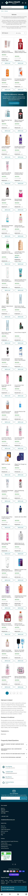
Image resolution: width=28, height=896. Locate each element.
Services (3, 833)
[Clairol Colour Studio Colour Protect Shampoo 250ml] (20, 299)
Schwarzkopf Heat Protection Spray (6, 359)
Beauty (6, 880)
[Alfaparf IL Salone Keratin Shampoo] (7, 299)
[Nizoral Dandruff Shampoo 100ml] (20, 192)
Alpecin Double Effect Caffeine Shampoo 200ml (20, 52)
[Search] (25, 7)
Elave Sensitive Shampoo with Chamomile (7, 226)
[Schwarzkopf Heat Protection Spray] (7, 352)
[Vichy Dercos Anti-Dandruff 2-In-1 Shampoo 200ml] (7, 245)
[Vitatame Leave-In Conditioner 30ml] (20, 166)
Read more (3, 734)
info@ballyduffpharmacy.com (11, 773)
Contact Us (3, 827)
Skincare (10, 880)
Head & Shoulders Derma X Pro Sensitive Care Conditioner (20, 280)
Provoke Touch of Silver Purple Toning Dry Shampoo (7, 517)
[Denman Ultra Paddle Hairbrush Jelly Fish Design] (20, 643)
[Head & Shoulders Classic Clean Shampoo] (20, 352)
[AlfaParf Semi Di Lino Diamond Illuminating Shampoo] (20, 536)
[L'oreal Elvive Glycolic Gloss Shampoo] (20, 431)
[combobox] (14, 7)
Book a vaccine (4, 831)
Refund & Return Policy (6, 845)
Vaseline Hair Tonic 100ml (20, 517)
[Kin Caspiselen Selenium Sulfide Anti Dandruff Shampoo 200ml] (20, 72)
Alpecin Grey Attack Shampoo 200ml (19, 121)
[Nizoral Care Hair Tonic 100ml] (7, 113)
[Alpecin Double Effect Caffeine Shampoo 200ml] (20, 44)
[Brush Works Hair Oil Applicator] (7, 378)
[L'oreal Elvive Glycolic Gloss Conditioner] (7, 166)
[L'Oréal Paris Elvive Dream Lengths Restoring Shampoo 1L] (20, 589)
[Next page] (21, 693)
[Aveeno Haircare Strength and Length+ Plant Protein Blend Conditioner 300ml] (20, 218)
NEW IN (2, 880)
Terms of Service (5, 848)
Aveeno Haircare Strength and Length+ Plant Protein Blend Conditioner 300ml (20, 226)
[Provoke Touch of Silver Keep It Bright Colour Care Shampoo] (20, 139)
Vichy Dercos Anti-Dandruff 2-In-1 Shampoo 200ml (7, 252)
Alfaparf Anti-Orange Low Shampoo (20, 465)
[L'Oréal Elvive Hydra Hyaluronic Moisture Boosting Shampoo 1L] (7, 589)
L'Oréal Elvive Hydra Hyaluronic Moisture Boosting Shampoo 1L (6, 596)
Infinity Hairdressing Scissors (19, 491)
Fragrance (24, 882)
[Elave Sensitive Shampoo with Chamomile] (7, 218)
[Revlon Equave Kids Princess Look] (7, 536)
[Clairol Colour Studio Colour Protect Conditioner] (7, 325)
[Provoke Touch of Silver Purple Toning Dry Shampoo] (7, 510)
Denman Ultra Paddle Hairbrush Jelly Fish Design (19, 651)
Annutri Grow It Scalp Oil (20, 332)
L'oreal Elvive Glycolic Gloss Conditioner (6, 173)
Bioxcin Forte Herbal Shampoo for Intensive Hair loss (7, 624)
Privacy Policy (4, 843)
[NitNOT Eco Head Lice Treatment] (7, 72)
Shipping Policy (4, 846)
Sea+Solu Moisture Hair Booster (20, 412)
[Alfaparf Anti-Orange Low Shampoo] (20, 457)
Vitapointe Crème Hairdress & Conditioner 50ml (7, 52)
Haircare (6, 11)
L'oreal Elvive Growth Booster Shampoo (6, 412)
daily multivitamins (10, 889)
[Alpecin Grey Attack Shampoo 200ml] (20, 113)
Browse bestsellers (14, 103)
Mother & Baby (13, 882)
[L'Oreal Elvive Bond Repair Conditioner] (7, 483)
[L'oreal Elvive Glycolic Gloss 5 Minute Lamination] (7, 669)
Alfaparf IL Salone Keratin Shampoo (7, 307)
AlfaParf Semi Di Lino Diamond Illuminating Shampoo (19, 544)
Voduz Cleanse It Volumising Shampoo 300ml (6, 280)
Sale (6, 883)
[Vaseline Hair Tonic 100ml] (20, 510)
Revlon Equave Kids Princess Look (6, 544)
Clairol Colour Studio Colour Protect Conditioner (6, 333)
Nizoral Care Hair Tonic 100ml (7, 121)
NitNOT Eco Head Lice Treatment (7, 79)
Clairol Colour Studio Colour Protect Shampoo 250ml (20, 307)
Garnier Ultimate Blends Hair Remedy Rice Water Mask (20, 677)
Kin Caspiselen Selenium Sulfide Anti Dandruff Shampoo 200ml (20, 79)
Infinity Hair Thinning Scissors (6, 200)
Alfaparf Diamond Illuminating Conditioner (7, 570)
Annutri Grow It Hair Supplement (19, 386)
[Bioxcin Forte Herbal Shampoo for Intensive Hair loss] (7, 617)
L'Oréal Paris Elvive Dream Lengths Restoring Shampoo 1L (20, 596)
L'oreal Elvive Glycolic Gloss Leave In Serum (7, 438)
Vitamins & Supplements (18, 880)
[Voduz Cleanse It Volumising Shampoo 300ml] (7, 273)
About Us (3, 826)
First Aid (19, 882)
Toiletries (2, 883)
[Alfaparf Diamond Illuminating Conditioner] (7, 562)
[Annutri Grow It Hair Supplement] (20, 378)
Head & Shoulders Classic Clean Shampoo (20, 359)
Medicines (3, 882)
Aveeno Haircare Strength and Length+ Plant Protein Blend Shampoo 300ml (20, 624)
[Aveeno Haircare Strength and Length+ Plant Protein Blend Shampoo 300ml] (20, 617)
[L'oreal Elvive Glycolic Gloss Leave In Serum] (7, 431)
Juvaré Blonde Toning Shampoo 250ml (19, 252)
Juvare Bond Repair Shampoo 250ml (6, 147)
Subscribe (23, 798)
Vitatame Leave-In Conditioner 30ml (19, 173)
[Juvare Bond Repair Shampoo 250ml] (7, 139)
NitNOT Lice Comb (6, 464)
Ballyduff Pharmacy (15, 869)
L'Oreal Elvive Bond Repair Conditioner (7, 491)
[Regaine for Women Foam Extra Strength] (20, 562)
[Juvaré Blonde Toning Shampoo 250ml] (20, 245)
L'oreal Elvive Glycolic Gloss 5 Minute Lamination (6, 677)
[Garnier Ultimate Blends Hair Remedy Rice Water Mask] (20, 669)
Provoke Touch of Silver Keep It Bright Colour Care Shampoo (20, 147)
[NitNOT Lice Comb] (7, 457)
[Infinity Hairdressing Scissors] (20, 483)
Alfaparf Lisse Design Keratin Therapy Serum (7, 651)
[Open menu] (2, 2)
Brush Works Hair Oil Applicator (6, 386)
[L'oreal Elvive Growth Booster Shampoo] (7, 404)
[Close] (26, 887)
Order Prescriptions (5, 829)
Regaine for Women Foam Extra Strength (20, 570)
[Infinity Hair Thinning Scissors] (7, 192)
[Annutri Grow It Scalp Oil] (20, 325)
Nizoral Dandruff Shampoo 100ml (18, 200)
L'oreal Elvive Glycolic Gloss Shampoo (19, 438)
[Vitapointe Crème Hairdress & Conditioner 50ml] (7, 44)
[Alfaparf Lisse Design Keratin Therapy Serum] (7, 643)
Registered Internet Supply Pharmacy (9, 841)
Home (2, 11)
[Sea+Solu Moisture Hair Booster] (20, 404)
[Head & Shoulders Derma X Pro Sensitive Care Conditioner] (20, 273)
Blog (2, 834)
